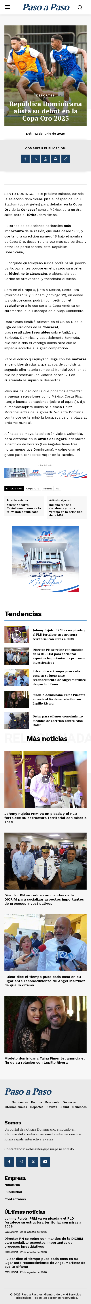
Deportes (45, 95)
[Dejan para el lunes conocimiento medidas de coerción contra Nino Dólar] (16, 720)
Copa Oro (33, 488)
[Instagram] (21, 1162)
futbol (47, 488)
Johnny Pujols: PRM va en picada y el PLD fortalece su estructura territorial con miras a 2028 (59, 634)
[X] (35, 159)
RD (57, 488)
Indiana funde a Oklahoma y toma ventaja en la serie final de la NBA (66, 510)
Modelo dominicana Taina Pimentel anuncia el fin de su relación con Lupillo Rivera (59, 699)
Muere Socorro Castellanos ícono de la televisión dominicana (24, 508)
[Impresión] (55, 159)
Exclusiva (11, 1231)
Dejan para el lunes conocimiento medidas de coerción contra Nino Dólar (58, 720)
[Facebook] (25, 159)
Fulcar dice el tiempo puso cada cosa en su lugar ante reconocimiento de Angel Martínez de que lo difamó (59, 677)
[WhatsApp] (45, 159)
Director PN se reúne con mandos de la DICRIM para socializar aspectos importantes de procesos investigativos (59, 656)
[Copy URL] (65, 159)
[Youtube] (45, 1162)
